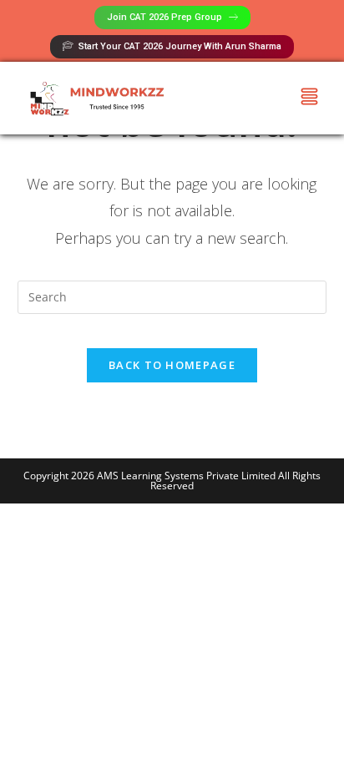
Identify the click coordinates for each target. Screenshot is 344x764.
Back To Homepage (172, 364)
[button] (309, 98)
